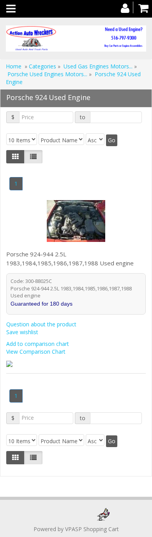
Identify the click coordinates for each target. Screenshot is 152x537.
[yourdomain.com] (76, 38)
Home (13, 66)
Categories (43, 66)
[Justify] (33, 156)
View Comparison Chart (35, 351)
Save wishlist (22, 332)
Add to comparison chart (37, 343)
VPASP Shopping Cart (92, 529)
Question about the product (41, 324)
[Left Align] (15, 156)
